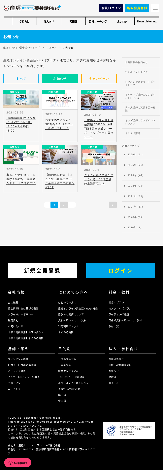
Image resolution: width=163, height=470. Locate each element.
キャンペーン (99, 79)
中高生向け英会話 (68, 371)
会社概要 (13, 302)
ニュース (51, 47)
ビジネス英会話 (67, 359)
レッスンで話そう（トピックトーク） (140, 83)
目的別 (64, 348)
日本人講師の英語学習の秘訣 (140, 109)
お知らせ (60, 79)
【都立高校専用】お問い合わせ (26, 332)
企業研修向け (116, 359)
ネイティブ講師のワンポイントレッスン (140, 96)
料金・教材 (119, 292)
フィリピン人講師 (18, 359)
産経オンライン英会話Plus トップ (21, 47)
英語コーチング (98, 21)
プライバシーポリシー (20, 314)
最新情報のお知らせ (136, 62)
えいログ (122, 21)
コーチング (14, 388)
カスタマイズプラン (120, 308)
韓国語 (73, 21)
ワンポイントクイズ (136, 71)
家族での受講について (71, 314)
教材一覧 (114, 326)
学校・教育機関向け (120, 365)
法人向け (49, 21)
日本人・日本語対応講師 (22, 365)
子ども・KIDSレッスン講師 (24, 377)
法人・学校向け (124, 348)
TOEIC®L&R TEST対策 (71, 377)
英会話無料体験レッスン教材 (125, 320)
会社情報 (16, 292)
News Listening (146, 21)
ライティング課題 (119, 314)
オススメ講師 (132, 133)
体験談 (112, 377)
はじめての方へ (73, 292)
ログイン (120, 270)
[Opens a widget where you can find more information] (17, 463)
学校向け (24, 21)
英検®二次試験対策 (69, 388)
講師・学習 (18, 348)
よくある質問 (66, 332)
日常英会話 (64, 365)
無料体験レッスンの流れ (72, 320)
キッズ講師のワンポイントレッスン (140, 122)
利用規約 (13, 320)
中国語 (62, 400)
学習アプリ (14, 382)
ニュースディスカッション (73, 382)
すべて (21, 79)
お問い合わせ (15, 326)
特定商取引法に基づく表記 (23, 308)
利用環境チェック (68, 326)
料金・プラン (116, 302)
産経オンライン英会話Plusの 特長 (78, 308)
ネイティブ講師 (17, 371)
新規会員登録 (42, 270)
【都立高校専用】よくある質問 (26, 338)
